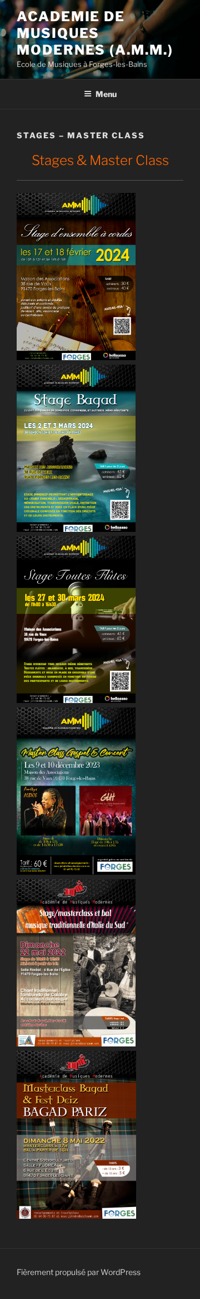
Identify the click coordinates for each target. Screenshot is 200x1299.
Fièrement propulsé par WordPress (79, 1272)
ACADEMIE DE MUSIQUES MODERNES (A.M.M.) (95, 33)
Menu (106, 94)
